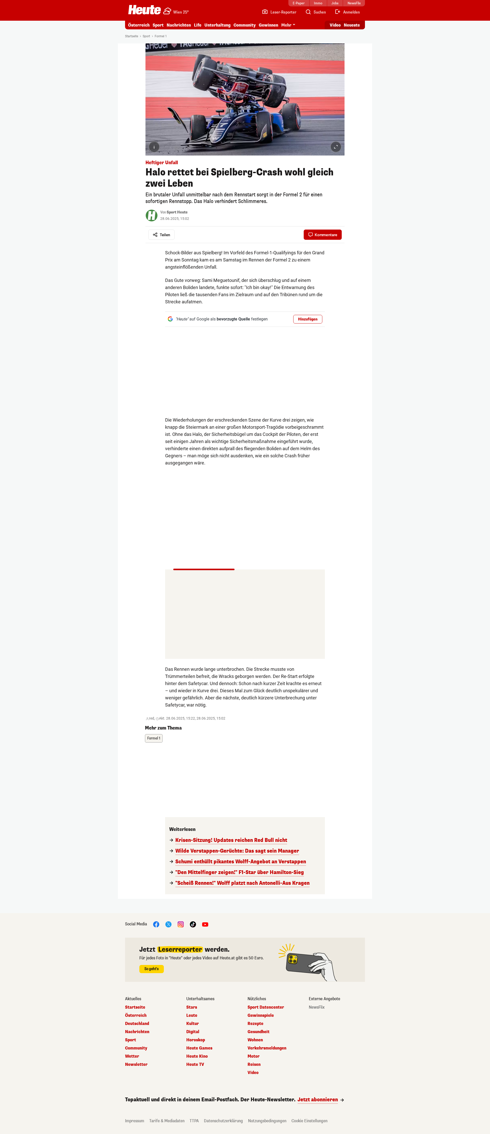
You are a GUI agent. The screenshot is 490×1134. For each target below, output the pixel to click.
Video (335, 25)
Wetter (132, 1056)
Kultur (192, 1023)
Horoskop (195, 1040)
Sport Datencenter (266, 1007)
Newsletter (136, 1064)
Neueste (352, 25)
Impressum (134, 1121)
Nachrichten (137, 1031)
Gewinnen (268, 25)
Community (245, 25)
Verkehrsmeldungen (267, 1048)
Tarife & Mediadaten (167, 1121)
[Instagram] (181, 924)
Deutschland (137, 1023)
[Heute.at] (144, 10)
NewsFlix (317, 1007)
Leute (191, 1015)
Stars (191, 1007)
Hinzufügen (307, 319)
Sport (158, 25)
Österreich (139, 25)
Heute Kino (197, 1056)
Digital (192, 1031)
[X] (168, 924)
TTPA (194, 1121)
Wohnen (255, 1040)
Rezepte (255, 1023)
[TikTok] (193, 924)
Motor (254, 1056)
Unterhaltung (217, 25)
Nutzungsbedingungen (267, 1121)
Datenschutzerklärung (223, 1121)
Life (197, 25)
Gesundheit (259, 1031)
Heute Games (199, 1048)
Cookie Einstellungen (309, 1121)
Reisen (254, 1064)
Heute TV (195, 1064)
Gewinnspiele (261, 1015)
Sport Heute (177, 212)
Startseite (131, 36)
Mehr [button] (286, 25)
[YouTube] (205, 924)
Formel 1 (161, 36)
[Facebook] (156, 924)
